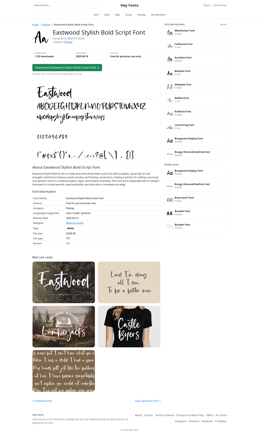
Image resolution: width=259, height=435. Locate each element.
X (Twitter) (221, 421)
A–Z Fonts (221, 415)
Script (128, 14)
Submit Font (220, 5)
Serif (96, 14)
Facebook (207, 421)
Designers (181, 421)
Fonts (35, 24)
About (207, 5)
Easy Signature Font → (148, 400)
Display (141, 14)
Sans (107, 14)
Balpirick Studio (75, 223)
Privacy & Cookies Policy (190, 415)
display (70, 228)
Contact (148, 415)
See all (223, 24)
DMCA (209, 415)
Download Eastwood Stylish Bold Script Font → (67, 67)
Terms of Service (164, 415)
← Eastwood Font (42, 400)
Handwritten (158, 14)
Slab (117, 14)
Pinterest (194, 421)
